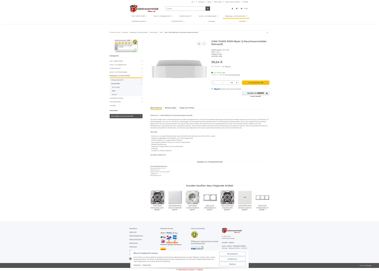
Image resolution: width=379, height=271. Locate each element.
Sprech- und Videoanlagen (118, 72)
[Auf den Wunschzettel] (204, 44)
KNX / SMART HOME (116, 61)
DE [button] (192, 2)
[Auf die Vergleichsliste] (199, 44)
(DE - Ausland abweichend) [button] (232, 75)
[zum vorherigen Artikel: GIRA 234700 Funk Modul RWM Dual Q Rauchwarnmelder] (267, 32)
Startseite (201, 2)
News (209, 2)
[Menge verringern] (214, 83)
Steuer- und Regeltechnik (118, 65)
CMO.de (200, 269)
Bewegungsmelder (117, 80)
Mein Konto (218, 2)
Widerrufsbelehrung (136, 236)
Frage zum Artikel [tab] (187, 108)
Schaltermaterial (115, 68)
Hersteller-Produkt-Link (158, 155)
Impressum (137, 265)
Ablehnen (232, 264)
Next (266, 201)
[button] (232, 8)
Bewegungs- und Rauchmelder (120, 76)
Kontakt (245, 2)
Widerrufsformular (135, 239)
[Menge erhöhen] (236, 83)
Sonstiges (113, 105)
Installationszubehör (116, 98)
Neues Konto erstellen (232, 2)
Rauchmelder (115, 83)
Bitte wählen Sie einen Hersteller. (122, 116)
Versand (227, 66)
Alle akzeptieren (232, 254)
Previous (153, 201)
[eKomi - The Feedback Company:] (194, 234)
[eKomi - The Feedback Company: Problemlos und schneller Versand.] (126, 46)
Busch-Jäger (116, 87)
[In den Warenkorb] (152, 39)
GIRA (220, 54)
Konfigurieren (232, 259)
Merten (114, 94)
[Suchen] (207, 8)
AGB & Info (132, 232)
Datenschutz (147, 265)
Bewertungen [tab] (170, 108)
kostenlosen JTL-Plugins (186, 269)
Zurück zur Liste (115, 32)
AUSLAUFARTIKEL (115, 102)
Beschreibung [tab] (156, 108)
